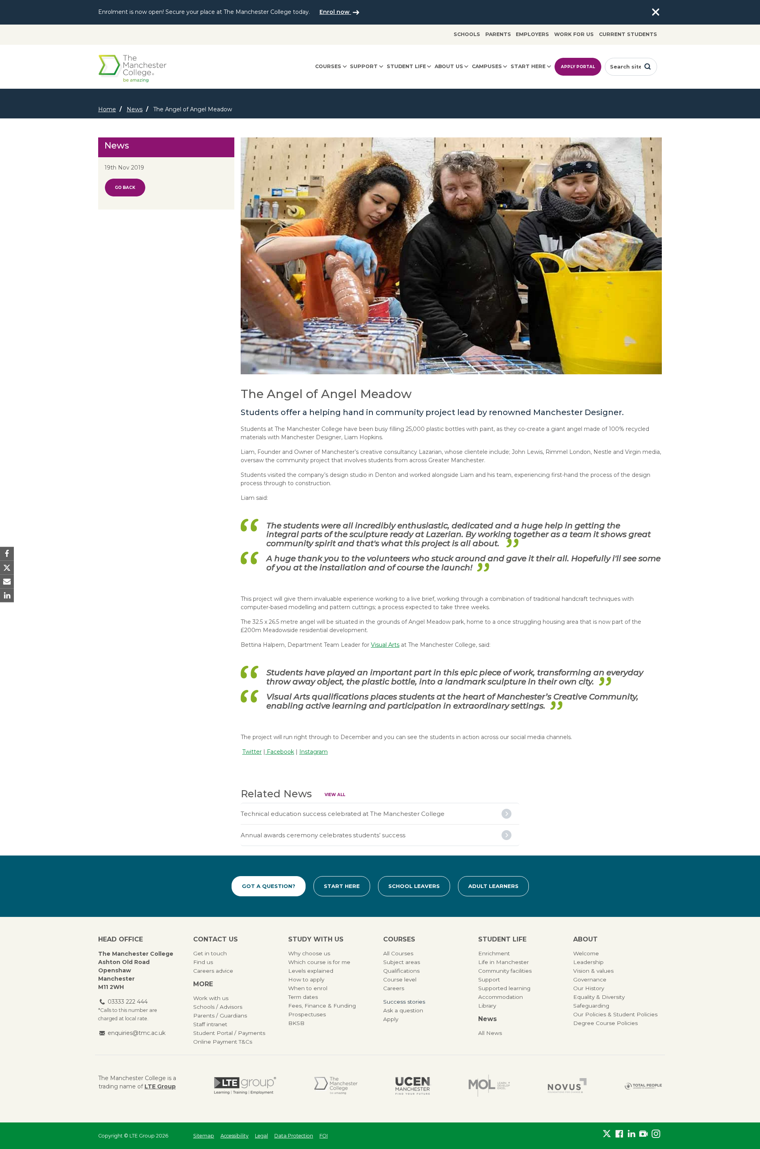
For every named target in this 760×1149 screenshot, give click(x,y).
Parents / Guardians (220, 1015)
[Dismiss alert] (655, 12)
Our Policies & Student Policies (615, 1014)
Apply (390, 1019)
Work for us (574, 34)
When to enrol (307, 988)
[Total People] (643, 1086)
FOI (323, 1136)
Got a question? (268, 886)
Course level (399, 979)
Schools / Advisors (217, 1007)
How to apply (306, 979)
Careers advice (213, 971)
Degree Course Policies (605, 1023)
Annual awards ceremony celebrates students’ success (323, 835)
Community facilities (505, 971)
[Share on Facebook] (7, 553)
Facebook (279, 751)
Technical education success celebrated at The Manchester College (343, 813)
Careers (393, 988)
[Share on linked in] (7, 595)
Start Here (342, 886)
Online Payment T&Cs (222, 1041)
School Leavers (414, 886)
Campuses (487, 66)
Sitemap (203, 1136)
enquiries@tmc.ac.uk (136, 1033)
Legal (261, 1136)
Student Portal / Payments (229, 1033)
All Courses (398, 953)
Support (364, 66)
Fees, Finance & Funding (322, 1005)
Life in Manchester (503, 962)
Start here (528, 66)
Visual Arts (385, 644)
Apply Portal (578, 66)
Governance (589, 979)
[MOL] (489, 1086)
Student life (406, 66)
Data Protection (293, 1136)
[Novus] (567, 1085)
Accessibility (234, 1136)
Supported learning (504, 988)
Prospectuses (307, 1014)
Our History (588, 988)
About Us (449, 66)
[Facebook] (619, 1134)
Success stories (404, 1001)
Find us (203, 962)
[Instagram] (656, 1134)
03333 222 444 (128, 1001)
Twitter (252, 751)
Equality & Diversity (599, 997)
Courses (328, 66)
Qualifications (401, 971)
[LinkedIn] (631, 1134)
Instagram (313, 751)
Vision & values (593, 971)
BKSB (296, 1023)
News (134, 109)
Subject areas (401, 962)
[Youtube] (643, 1134)
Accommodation (500, 997)
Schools (467, 34)
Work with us (210, 998)
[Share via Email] (7, 582)
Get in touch (210, 953)
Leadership (588, 962)
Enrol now (335, 11)
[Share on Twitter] (7, 567)
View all (335, 794)
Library (487, 1005)
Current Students (628, 34)
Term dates (303, 997)
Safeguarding (591, 1005)
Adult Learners (493, 886)
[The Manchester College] (335, 1085)
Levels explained (310, 971)
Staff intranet (210, 1024)
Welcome (586, 953)
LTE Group (160, 1086)
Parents (498, 34)
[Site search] (647, 66)
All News (490, 1033)
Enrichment (494, 953)
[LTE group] (245, 1085)
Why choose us (309, 953)
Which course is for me (319, 962)
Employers (532, 34)
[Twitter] (607, 1134)
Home (107, 109)
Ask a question (403, 1010)
